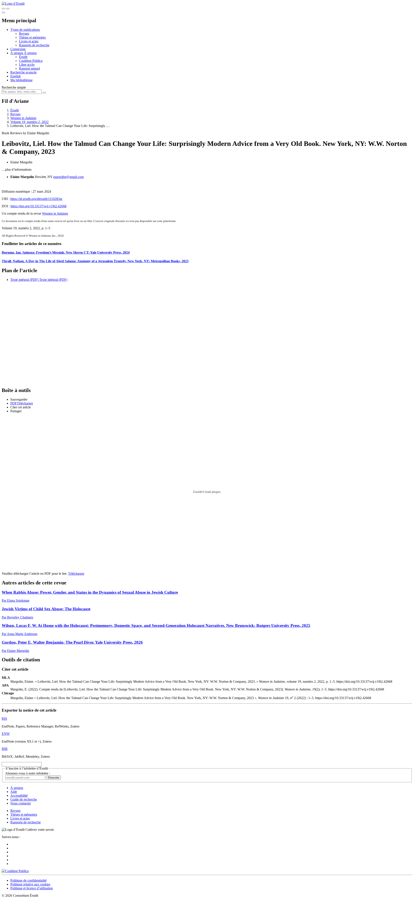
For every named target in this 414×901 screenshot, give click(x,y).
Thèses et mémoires (32, 37)
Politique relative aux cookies (30, 884)
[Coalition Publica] (15, 871)
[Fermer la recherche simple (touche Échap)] (7, 8)
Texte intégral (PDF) (24, 279)
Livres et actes (28, 41)
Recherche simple (14, 87)
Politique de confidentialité (28, 880)
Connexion (17, 49)
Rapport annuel (29, 68)
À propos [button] (17, 53)
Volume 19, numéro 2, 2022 (29, 122)
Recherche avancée (23, 72)
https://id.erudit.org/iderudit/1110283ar (36, 199)
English (15, 76)
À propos (30, 53)
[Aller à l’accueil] (13, 3)
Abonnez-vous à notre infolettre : (27, 773)
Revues (24, 33)
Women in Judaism (23, 118)
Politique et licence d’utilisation (31, 888)
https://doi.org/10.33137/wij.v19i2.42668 (38, 206)
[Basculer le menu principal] (3, 12)
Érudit (23, 57)
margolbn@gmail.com (68, 177)
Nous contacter (20, 803)
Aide (13, 791)
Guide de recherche (23, 799)
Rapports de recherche (34, 45)
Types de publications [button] (25, 29)
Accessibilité (19, 795)
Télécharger (76, 573)
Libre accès (26, 64)
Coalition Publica (30, 60)
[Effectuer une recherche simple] (3, 8)
